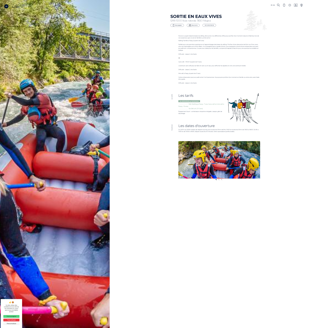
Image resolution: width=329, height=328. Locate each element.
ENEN (274, 5)
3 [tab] (221, 179)
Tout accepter (11, 316)
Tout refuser (11, 320)
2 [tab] (218, 179)
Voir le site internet (209, 25)
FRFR (271, 5)
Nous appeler (178, 25)
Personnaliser (11, 323)
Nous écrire (194, 25)
